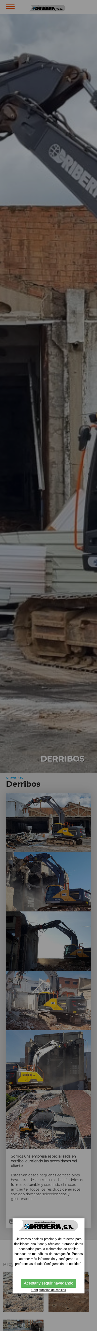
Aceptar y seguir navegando (48, 1283)
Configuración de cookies (48, 1290)
